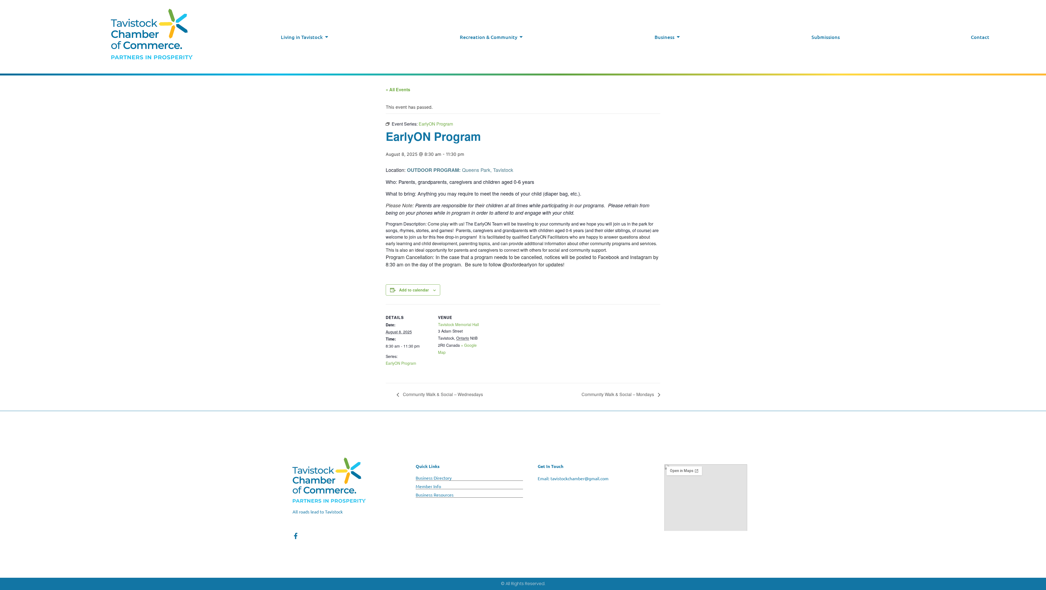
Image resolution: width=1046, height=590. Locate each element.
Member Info (428, 486)
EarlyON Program (401, 363)
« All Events (398, 89)
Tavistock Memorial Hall (458, 324)
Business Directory (434, 477)
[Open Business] (678, 37)
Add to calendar (414, 290)
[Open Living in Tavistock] (326, 37)
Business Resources (435, 494)
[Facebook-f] (296, 536)
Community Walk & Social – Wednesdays (442, 394)
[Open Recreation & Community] (521, 37)
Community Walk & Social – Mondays (618, 394)
